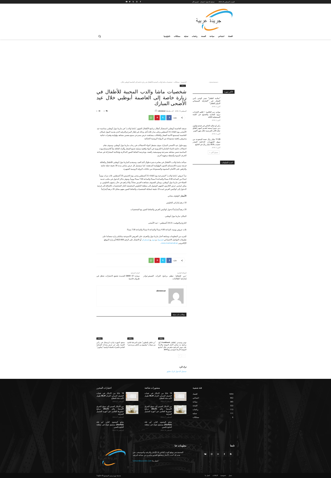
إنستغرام (145, 240)
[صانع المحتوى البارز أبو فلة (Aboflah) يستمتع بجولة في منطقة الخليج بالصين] (132, 425)
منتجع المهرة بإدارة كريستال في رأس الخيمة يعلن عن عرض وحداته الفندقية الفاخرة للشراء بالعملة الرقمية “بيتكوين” (110, 344)
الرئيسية (183, 82)
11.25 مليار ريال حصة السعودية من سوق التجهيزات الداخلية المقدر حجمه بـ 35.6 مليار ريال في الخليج (206, 141)
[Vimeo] (129, 1)
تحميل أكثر (214, 152)
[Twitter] (133, 1)
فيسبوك (160, 240)
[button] (99, 36)
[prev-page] (184, 355)
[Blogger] (230, 454)
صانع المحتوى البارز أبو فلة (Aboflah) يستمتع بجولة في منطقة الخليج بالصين (110, 424)
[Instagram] (136, 1)
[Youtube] (126, 1)
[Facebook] (140, 1)
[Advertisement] (165, 59)
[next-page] (179, 355)
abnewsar (162, 111)
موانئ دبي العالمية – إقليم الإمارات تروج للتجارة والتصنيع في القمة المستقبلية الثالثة (206, 114)
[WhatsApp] (151, 117)
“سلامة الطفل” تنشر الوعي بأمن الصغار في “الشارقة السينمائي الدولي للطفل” (206, 100)
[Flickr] (217, 454)
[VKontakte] (205, 454)
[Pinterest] (157, 117)
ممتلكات (176, 82)
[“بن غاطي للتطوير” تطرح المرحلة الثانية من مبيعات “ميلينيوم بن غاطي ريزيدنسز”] (141, 330)
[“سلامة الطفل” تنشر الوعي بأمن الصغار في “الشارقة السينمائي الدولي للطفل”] (228, 101)
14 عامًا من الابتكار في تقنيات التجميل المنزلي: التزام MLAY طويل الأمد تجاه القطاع (110, 395)
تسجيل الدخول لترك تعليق (176, 371)
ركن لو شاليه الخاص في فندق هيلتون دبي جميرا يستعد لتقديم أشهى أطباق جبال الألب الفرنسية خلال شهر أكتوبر (206, 128)
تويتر (153, 240)
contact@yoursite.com (142, 461)
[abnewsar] (156, 111)
